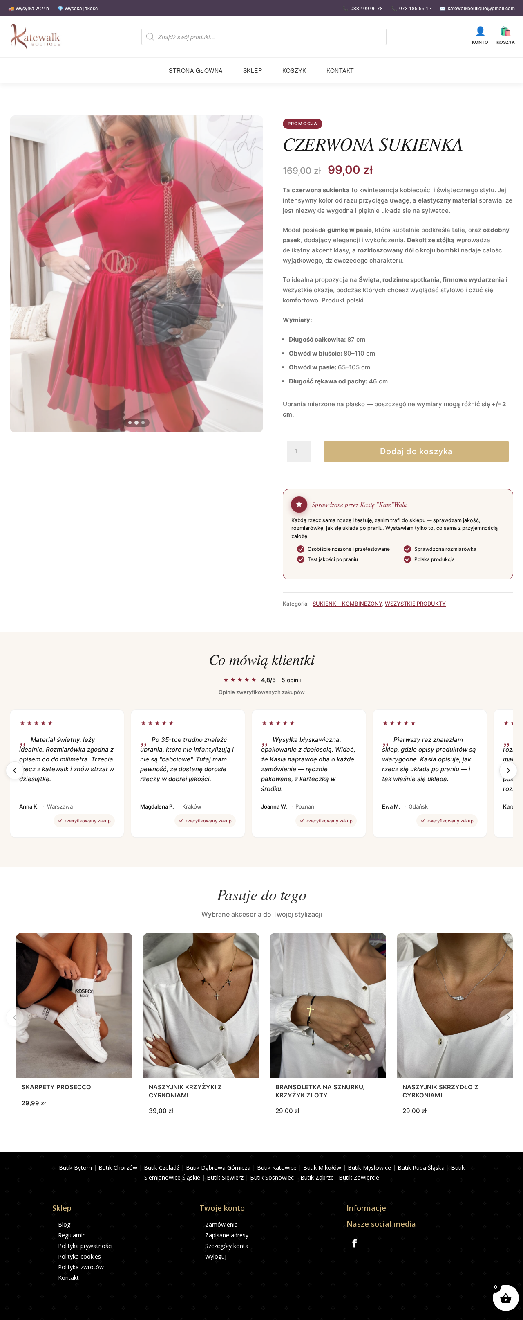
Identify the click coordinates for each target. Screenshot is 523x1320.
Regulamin (72, 1235)
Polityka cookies (79, 1256)
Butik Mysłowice (369, 1167)
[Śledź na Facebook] (354, 1243)
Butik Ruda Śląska (421, 1167)
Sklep (252, 70)
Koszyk (505, 35)
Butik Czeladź (161, 1167)
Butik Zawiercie (359, 1177)
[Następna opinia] (508, 770)
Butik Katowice (277, 1167)
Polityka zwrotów (81, 1267)
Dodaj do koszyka (416, 451)
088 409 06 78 (367, 8)
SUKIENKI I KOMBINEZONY (347, 603)
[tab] (130, 422)
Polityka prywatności (85, 1246)
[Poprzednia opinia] (15, 770)
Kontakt (340, 70)
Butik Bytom (75, 1167)
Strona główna (196, 70)
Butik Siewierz (225, 1177)
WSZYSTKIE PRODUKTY (415, 603)
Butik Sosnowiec (272, 1177)
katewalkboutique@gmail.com (481, 8)
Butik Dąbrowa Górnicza (218, 1167)
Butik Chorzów (117, 1167)
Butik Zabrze (317, 1177)
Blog (64, 1224)
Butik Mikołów (322, 1167)
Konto (480, 35)
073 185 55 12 (415, 8)
